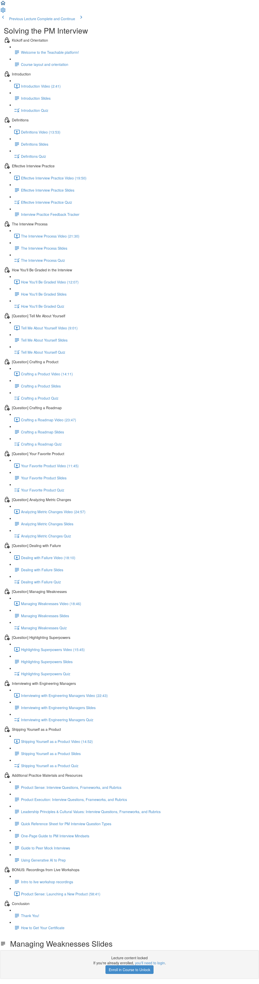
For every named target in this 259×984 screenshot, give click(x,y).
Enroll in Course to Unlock (129, 969)
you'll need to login (150, 962)
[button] (3, 4)
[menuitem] (3, 11)
